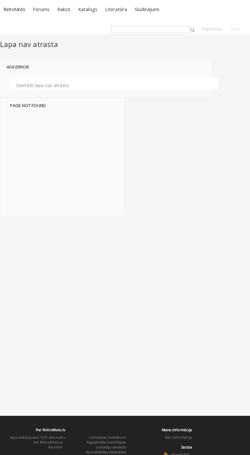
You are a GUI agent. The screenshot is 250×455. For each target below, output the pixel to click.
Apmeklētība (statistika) (106, 451)
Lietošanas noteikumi (107, 437)
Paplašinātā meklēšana (106, 442)
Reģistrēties (212, 28)
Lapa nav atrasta (29, 44)
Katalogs (87, 9)
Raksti (63, 9)
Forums (41, 9)
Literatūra (116, 9)
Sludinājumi (147, 9)
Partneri (55, 447)
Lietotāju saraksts (111, 447)
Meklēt (192, 30)
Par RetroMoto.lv (47, 442)
